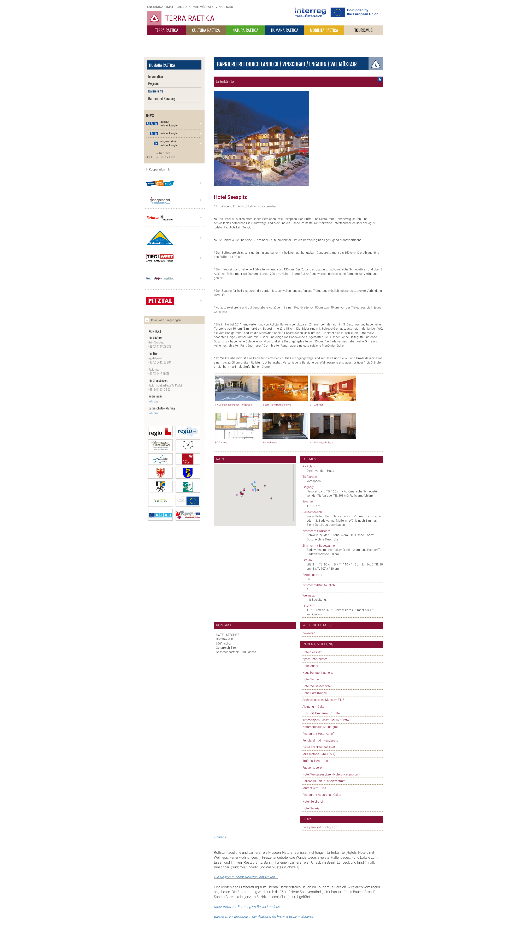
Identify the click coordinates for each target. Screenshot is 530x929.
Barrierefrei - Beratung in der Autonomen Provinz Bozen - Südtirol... (264, 916)
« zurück (220, 837)
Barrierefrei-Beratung (161, 98)
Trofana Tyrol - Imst (315, 761)
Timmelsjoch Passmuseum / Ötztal (325, 720)
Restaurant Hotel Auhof (318, 734)
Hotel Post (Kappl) (314, 693)
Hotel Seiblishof (312, 801)
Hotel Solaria (310, 808)
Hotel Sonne (310, 679)
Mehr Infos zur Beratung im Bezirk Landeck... (248, 906)
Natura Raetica (245, 30)
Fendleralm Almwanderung (320, 740)
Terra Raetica (166, 30)
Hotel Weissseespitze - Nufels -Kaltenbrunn (331, 774)
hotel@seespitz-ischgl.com (320, 827)
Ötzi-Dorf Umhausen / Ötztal (321, 713)
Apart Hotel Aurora (314, 659)
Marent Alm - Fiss (314, 788)
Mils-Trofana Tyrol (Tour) (318, 754)
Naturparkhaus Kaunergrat (320, 727)
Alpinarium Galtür (313, 707)
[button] (245, 492)
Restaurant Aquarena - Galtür (321, 795)
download (308, 633)
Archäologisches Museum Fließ (323, 700)
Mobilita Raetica (324, 30)
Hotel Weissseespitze (316, 686)
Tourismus (363, 30)
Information (155, 76)
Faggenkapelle (312, 768)
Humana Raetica (284, 30)
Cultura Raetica (206, 30)
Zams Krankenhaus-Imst (318, 747)
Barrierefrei (156, 91)
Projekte (153, 83)
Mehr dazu (153, 401)
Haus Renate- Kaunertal (318, 673)
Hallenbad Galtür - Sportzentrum (324, 781)
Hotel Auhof (310, 666)
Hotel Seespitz (312, 652)
